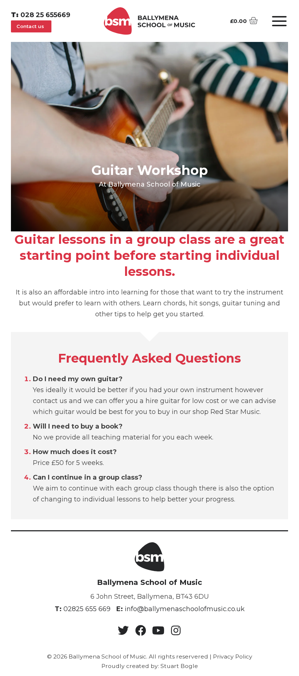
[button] (31, 26)
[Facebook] (141, 630)
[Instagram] (176, 630)
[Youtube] (158, 630)
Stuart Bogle (179, 666)
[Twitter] (123, 630)
